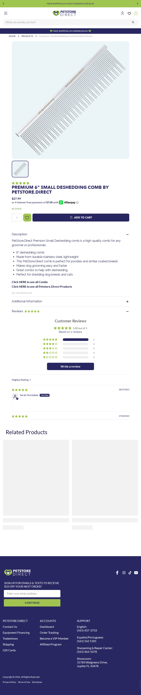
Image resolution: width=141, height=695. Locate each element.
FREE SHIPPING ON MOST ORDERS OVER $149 (70, 3)
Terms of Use (24, 682)
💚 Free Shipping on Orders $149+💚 (70, 31)
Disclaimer (37, 682)
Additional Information (27, 301)
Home (12, 36)
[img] (20, 389)
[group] (70, 100)
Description (19, 234)
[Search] (133, 22)
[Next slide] (137, 4)
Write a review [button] (70, 366)
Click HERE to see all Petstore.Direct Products (42, 286)
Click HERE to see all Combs (30, 282)
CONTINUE (32, 602)
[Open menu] (6, 13)
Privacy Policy (9, 682)
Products (27, 36)
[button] (20, 183)
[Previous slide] (3, 4)
